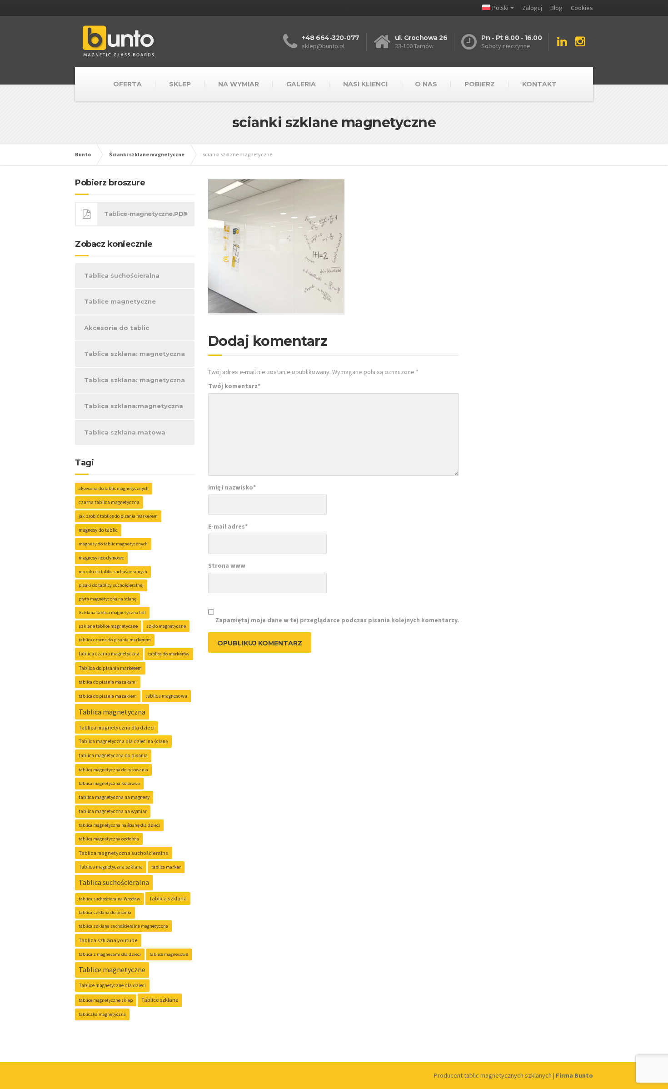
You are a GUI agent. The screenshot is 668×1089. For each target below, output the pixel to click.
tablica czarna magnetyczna (109, 653)
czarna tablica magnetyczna (109, 502)
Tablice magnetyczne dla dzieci (112, 985)
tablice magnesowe (169, 954)
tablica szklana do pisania (105, 912)
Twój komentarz (234, 386)
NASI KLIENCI (365, 84)
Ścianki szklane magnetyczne (146, 154)
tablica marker (166, 867)
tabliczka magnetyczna (102, 1014)
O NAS (426, 84)
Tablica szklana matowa (124, 432)
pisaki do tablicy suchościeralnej (111, 585)
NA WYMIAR (238, 84)
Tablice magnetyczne (120, 301)
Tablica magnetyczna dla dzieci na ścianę (123, 741)
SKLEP (180, 84)
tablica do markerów (168, 654)
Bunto (83, 154)
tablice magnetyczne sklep (106, 1000)
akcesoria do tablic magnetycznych (114, 488)
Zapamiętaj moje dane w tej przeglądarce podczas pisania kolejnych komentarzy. (337, 620)
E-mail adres (228, 526)
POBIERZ (479, 84)
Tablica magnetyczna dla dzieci (117, 727)
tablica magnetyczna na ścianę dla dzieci (119, 825)
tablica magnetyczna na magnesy (114, 797)
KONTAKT (539, 84)
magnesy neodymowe (101, 557)
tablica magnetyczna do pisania (113, 755)
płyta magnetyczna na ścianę (107, 599)
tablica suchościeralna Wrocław (109, 899)
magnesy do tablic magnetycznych (113, 544)
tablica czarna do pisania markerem (115, 640)
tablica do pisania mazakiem (108, 696)
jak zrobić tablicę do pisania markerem (118, 516)
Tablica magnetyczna (112, 711)
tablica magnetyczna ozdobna (109, 839)
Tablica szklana (168, 898)
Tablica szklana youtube (108, 940)
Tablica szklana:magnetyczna (133, 406)
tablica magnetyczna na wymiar (113, 811)
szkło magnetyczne (166, 626)
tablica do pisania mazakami (108, 682)
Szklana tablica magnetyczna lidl (112, 612)
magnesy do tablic (98, 530)
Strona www (226, 565)
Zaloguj (532, 8)
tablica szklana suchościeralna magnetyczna (123, 926)
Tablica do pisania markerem (110, 668)
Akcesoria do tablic (116, 327)
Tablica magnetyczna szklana (111, 867)
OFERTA (127, 84)
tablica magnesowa (166, 696)
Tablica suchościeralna (122, 275)
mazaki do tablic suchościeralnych (113, 571)
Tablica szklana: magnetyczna (134, 353)
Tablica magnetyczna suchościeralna (124, 852)
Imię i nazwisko (232, 487)
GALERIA (301, 84)
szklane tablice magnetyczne (108, 626)
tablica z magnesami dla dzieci (110, 954)
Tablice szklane (159, 999)
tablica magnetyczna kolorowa (109, 783)
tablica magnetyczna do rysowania (113, 770)
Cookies (582, 8)
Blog (556, 8)
